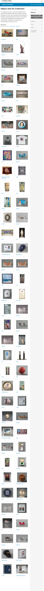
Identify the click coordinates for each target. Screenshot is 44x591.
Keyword (33, 21)
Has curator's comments (34, 31)
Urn (17, 239)
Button (17, 131)
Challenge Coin (5, 392)
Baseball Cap (19, 254)
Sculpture (18, 115)
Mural (17, 69)
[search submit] (41, 9)
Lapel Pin (3, 422)
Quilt (17, 100)
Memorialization (36, 15)
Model (17, 54)
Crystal (3, 315)
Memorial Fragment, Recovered (6, 177)
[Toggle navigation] (41, 1)
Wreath (3, 223)
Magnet (17, 208)
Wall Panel (18, 300)
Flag (17, 39)
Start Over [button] (37, 17)
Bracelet (3, 54)
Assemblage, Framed (6, 437)
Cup (2, 361)
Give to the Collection (36, 4)
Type (32, 24)
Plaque (3, 483)
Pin (2, 529)
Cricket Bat (18, 346)
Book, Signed (19, 560)
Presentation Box (19, 483)
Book (17, 361)
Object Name (12, 26)
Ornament (18, 468)
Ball (17, 376)
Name (32, 27)
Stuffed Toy (4, 146)
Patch (3, 499)
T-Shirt (17, 146)
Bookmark (18, 453)
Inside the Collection (7, 4)
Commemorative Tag (6, 254)
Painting (3, 131)
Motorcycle (4, 39)
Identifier (17, 26)
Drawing (18, 85)
